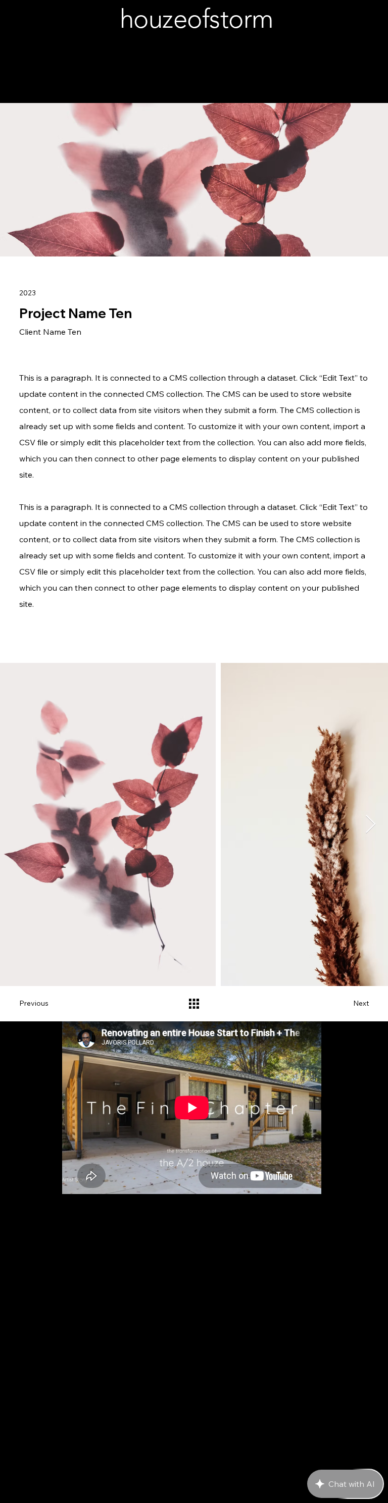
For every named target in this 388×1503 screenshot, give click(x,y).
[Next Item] (370, 825)
